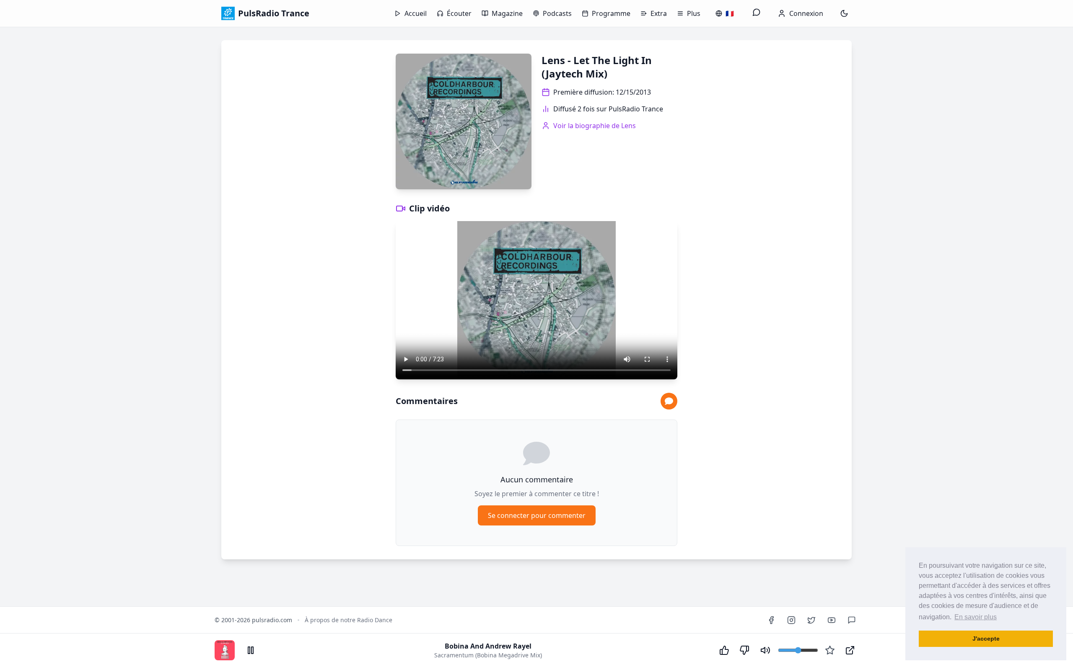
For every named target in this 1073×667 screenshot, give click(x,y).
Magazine (507, 13)
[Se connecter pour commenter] (669, 401)
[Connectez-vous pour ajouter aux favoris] (830, 650)
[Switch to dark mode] (844, 13)
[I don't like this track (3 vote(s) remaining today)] (744, 650)
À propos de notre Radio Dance (348, 620)
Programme (611, 13)
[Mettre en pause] (250, 650)
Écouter (459, 13)
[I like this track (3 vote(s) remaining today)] (724, 650)
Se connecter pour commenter (537, 515)
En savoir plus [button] (975, 617)
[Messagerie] (756, 13)
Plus (693, 13)
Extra (659, 13)
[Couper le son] (765, 650)
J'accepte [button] (986, 638)
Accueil (415, 13)
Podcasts (557, 13)
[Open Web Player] (850, 650)
